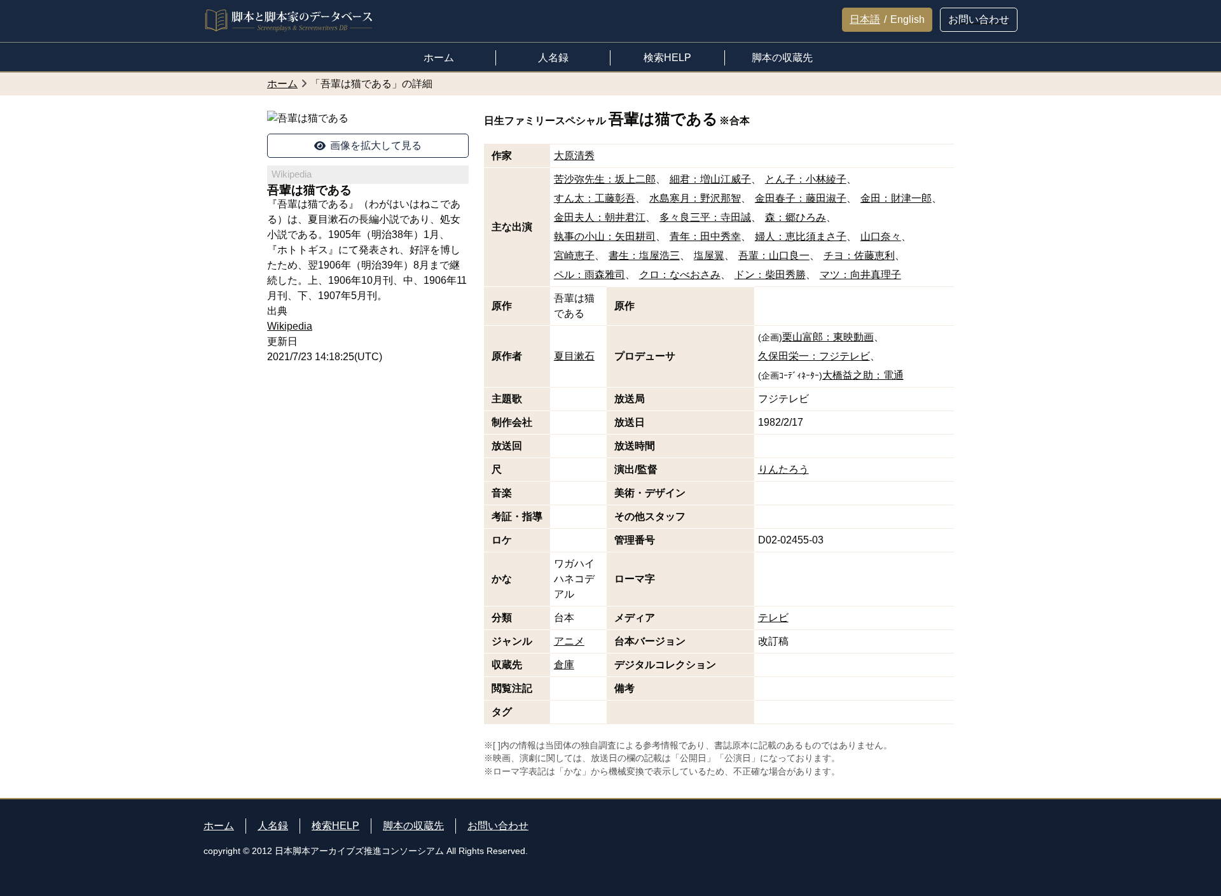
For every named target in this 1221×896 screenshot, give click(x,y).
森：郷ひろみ (795, 217)
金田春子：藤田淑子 (800, 198)
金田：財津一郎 (896, 198)
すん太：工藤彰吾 (594, 198)
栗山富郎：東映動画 (828, 337)
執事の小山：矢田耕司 (605, 236)
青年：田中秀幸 (705, 236)
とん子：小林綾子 (805, 179)
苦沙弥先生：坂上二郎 (605, 179)
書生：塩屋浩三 (644, 255)
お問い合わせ (497, 825)
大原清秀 (574, 155)
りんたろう (783, 469)
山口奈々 (880, 236)
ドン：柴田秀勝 (770, 274)
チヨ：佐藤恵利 (859, 255)
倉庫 (564, 664)
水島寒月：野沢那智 (695, 198)
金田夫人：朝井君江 (599, 217)
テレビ (773, 617)
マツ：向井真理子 (860, 274)
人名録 (273, 825)
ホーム (219, 825)
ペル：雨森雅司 (589, 274)
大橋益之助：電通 (863, 375)
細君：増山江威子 (710, 179)
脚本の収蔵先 (413, 825)
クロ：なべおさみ (680, 274)
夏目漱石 (574, 356)
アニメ (569, 641)
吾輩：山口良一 (774, 255)
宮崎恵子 (574, 255)
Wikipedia (289, 326)
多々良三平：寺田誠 (705, 217)
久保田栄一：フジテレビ (814, 356)
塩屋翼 (709, 255)
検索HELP (335, 825)
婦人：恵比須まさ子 (800, 236)
